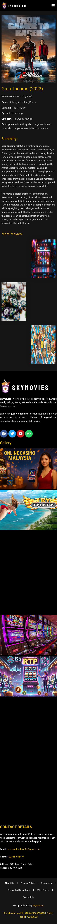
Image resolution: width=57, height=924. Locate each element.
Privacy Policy (28, 883)
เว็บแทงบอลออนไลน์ (35, 913)
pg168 (20, 913)
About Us (9, 883)
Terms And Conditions (19, 890)
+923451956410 (16, 856)
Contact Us (28, 897)
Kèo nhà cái (9, 913)
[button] (52, 5)
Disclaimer (46, 883)
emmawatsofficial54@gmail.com (23, 849)
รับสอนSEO (32, 916)
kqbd (22, 916)
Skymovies (37, 905)
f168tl (49, 913)
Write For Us (43, 890)
